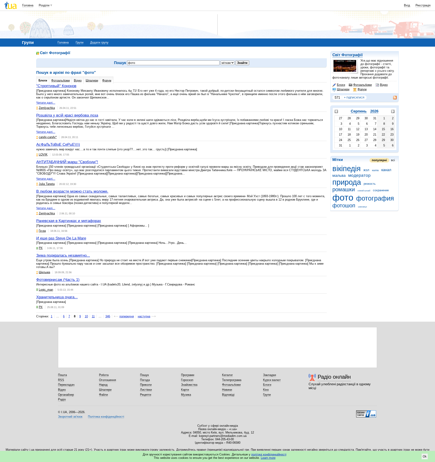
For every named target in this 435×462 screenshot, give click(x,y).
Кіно (266, 389)
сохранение (381, 190)
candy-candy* (48, 137)
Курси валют (272, 380)
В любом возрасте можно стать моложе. (72, 191)
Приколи (146, 384)
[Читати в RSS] (393, 97)
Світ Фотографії (347, 55)
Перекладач (66, 384)
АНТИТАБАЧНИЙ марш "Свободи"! (67, 162)
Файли (103, 394)
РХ (41, 248)
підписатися (354, 97)
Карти (185, 389)
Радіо (62, 399)
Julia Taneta (47, 184)
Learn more (268, 458)
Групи (79, 42)
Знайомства (189, 384)
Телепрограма (231, 380)
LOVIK (43, 154)
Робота (104, 375)
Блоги (341, 84)
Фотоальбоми (362, 84)
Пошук (144, 375)
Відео (384, 84)
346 (107, 316)
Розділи (44, 5)
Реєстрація (423, 5)
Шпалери (343, 89)
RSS (61, 380)
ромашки (343, 189)
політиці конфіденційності (268, 454)
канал (386, 170)
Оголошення (107, 380)
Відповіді (228, 394)
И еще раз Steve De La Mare (61, 238)
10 (86, 316)
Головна (27, 5)
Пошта (62, 375)
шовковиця (362, 207)
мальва (339, 175)
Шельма (44, 272)
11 (93, 316)
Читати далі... (45, 102)
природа (346, 182)
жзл (366, 170)
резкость (370, 183)
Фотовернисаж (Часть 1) (58, 280)
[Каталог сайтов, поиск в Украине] (366, 412)
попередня (126, 316)
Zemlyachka (47, 108)
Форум (362, 89)
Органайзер (66, 394)
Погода (145, 380)
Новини (227, 389)
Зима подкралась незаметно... (63, 255)
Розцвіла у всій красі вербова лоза (67, 115)
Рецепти (145, 394)
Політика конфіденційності (106, 416)
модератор (359, 175)
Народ (103, 384)
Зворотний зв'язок (70, 416)
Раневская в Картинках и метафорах (68, 221)
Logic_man (46, 289)
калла (375, 170)
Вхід (407, 5)
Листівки (146, 389)
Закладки (269, 375)
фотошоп (343, 205)
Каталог (227, 375)
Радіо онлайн (334, 377)
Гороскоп (187, 380)
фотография (375, 198)
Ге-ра (42, 230)
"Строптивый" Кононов (56, 86)
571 (337, 97)
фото (342, 197)
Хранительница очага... (57, 297)
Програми (187, 375)
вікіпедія (346, 168)
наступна (144, 316)
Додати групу (99, 42)
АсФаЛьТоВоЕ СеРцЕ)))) (58, 144)
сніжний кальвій (364, 191)
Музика (186, 394)
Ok (425, 456)
